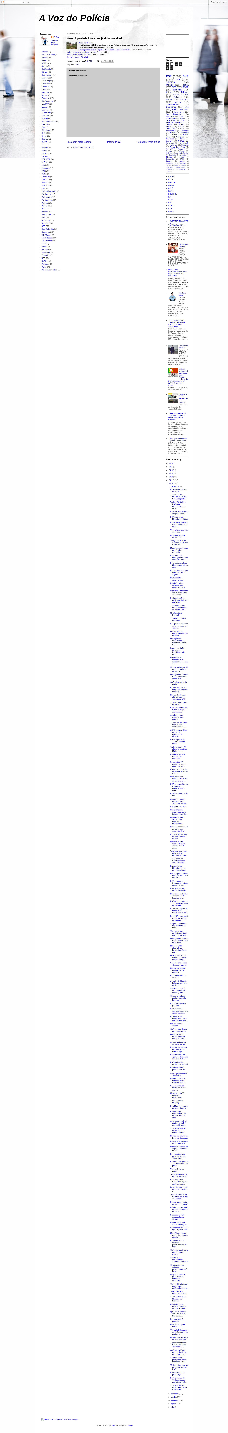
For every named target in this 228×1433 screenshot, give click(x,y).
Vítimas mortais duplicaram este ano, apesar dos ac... (179, 1011)
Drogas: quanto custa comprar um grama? (179, 1203)
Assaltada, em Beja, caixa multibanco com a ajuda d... (178, 991)
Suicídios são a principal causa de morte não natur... (178, 1360)
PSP (43, 209)
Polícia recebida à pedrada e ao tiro (177, 1069)
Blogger (130, 1425)
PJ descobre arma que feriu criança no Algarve (179, 572)
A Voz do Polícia (74, 18)
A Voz (56, 37)
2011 (171, 480)
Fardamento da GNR (183, 245)
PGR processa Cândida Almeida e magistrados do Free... (179, 787)
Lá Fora (44, 162)
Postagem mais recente (78, 142)
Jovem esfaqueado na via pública (178, 1074)
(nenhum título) (182, 294)
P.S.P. (170, 200)
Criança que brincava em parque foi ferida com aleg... (178, 689)
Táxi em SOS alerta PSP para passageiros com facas (178, 505)
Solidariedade (47, 241)
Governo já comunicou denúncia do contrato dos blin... (179, 876)
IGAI (43, 145)
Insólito (44, 153)
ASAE (44, 63)
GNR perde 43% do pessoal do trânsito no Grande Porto (178, 1352)
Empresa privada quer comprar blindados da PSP (178, 836)
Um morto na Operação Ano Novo (179, 531)
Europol (44, 107)
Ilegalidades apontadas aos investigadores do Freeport (179, 593)
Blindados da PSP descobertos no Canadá (177, 1217)
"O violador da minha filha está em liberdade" (178, 1299)
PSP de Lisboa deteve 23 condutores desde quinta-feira (179, 903)
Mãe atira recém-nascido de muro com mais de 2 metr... (177, 845)
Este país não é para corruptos (178, 490)
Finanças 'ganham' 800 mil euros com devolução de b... (179, 829)
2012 (171, 477)
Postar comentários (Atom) (83, 147)
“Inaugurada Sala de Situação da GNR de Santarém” (179, 543)
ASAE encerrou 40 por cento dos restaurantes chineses (178, 733)
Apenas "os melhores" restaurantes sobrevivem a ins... (178, 725)
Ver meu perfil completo (54, 42)
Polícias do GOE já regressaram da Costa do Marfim (177, 1080)
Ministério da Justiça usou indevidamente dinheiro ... (179, 1235)
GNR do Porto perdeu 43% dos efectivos (178, 964)
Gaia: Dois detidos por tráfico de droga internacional (178, 710)
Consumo (45, 78)
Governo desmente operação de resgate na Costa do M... (179, 1057)
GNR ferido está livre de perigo (178, 977)
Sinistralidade (47, 238)
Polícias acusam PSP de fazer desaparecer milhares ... (179, 1210)
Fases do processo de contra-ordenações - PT (178, 1189)
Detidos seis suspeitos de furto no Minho (179, 1338)
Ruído (44, 217)
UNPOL (44, 261)
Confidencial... (47, 75)
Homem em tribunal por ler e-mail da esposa (179, 1137)
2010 (171, 483)
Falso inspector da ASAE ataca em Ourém (177, 742)
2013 (171, 473)
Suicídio (45, 249)
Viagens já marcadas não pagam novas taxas (178, 926)
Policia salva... (47, 194)
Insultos (45, 156)
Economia (45, 98)
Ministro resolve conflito (176, 1025)
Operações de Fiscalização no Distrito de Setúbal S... (178, 642)
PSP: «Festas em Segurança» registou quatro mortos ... (179, 883)
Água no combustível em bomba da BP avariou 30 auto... (178, 1123)
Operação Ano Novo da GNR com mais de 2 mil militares (179, 941)
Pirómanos (46, 185)
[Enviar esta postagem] (97, 61)
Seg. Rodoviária (48, 229)
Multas (44, 174)
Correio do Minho (73, 57)
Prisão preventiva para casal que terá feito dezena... (178, 524)
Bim (113, 1425)
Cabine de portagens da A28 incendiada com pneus (179, 1164)
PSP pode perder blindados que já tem (179, 518)
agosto (174, 1404)
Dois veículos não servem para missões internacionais (177, 820)
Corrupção (45, 87)
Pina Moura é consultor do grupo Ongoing (179, 1107)
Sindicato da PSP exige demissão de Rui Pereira (178, 1387)
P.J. (169, 197)
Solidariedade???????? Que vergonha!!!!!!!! (179, 1229)
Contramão (46, 84)
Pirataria (45, 183)
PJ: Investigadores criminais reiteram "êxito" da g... (178, 1156)
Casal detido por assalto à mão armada (176, 717)
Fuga (43, 127)
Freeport (45, 124)
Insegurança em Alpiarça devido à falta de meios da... (178, 812)
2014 (171, 470)
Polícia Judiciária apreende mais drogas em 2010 (177, 585)
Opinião (44, 180)
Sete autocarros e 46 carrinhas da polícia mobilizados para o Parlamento (177, 416)
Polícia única (46, 197)
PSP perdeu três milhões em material (179, 1063)
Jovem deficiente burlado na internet (178, 1292)
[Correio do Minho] (71, 45)
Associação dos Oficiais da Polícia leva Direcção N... (178, 497)
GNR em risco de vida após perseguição (178, 1030)
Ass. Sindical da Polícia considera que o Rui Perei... (178, 861)
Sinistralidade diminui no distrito (178, 703)
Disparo (44, 95)
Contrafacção (47, 81)
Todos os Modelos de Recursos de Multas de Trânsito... (179, 1197)
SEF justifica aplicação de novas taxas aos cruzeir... (179, 626)
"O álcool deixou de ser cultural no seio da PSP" (179, 1367)
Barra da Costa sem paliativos (178, 1004)
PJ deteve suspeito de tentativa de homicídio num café (178, 911)
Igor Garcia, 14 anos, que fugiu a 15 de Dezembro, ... (178, 1314)
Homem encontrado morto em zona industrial (177, 970)
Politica (44, 206)
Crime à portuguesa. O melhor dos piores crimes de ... (179, 669)
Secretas (45, 223)
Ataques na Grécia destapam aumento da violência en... (178, 608)
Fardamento (46, 113)
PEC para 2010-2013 (178, 807)
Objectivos (46, 177)
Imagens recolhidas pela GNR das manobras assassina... (177, 1278)
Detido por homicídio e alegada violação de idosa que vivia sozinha (104, 50)
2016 (171, 463)
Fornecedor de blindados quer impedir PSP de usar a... (179, 661)
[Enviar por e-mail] (102, 61)
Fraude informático (49, 121)
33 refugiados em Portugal (177, 614)
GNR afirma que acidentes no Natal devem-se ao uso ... (179, 933)
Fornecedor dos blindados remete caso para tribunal (178, 868)
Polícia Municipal (48, 191)
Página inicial (114, 142)
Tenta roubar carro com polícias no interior (179, 1175)
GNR (77, 65)
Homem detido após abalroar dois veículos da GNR (178, 697)
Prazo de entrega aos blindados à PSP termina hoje (178, 1049)
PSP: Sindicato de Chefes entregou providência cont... (178, 1380)
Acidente (45, 52)
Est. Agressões (47, 101)
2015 (171, 467)
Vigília (44, 267)
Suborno (45, 247)
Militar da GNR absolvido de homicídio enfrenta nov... (178, 949)
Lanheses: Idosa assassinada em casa (81, 52)
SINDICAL (45, 235)
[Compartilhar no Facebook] (110, 61)
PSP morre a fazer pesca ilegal (177, 1374)
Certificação (46, 69)
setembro (175, 1400)
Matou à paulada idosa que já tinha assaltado (94, 38)
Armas (44, 60)
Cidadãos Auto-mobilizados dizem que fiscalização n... (179, 1018)
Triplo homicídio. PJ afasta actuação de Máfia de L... (178, 749)
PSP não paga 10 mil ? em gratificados (179, 513)
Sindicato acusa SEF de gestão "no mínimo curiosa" (178, 1130)
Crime (44, 89)
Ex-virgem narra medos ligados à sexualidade (178, 440)
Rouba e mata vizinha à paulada (78, 55)
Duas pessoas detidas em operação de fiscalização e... (178, 896)
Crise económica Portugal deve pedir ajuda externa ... (178, 1182)
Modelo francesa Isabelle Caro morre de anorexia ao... (178, 779)
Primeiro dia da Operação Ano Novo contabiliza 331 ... (179, 558)
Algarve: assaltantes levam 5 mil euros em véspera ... (178, 1345)
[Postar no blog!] (105, 61)
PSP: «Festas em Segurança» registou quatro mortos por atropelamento (176, 323)
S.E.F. (170, 203)
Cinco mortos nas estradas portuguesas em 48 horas (178, 1244)
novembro (175, 1394)
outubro (174, 1397)
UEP (43, 258)
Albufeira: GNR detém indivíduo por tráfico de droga (178, 983)
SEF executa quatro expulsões (178, 619)
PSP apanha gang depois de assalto (178, 889)
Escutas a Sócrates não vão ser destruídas (178, 756)
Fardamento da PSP (183, 347)
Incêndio (45, 148)
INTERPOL (46, 159)
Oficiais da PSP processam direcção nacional (179, 633)
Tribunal (45, 255)
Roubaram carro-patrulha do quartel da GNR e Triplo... (178, 1306)
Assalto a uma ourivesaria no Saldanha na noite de (179, 1260)
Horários (45, 139)
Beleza (44, 66)
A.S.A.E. (171, 176)
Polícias (45, 203)
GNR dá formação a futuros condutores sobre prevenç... (178, 957)
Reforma (45, 212)
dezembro (175, 486)
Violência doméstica (49, 270)
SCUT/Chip (46, 220)
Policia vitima (47, 200)
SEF (43, 226)
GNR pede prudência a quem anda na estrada (179, 1252)
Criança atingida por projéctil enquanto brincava (178, 998)
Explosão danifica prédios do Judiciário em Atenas (179, 600)
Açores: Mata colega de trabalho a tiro (178, 1043)
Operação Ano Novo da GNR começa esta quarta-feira (179, 677)
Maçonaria (45, 168)
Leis (43, 165)
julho (173, 1407)
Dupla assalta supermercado (176, 579)
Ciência (44, 72)
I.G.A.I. (171, 191)
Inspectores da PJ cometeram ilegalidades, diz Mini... (177, 651)
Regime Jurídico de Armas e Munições (178, 1223)
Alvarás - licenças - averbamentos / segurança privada (178, 801)
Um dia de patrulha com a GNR (177, 536)
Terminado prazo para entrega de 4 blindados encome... (179, 853)
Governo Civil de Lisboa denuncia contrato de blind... (178, 1037)
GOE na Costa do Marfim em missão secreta (178, 1088)
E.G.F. (170, 180)
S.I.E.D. (171, 206)
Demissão (45, 92)
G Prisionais (46, 130)
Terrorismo (46, 252)
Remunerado (46, 215)
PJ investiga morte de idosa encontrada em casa (179, 565)
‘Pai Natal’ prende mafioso (177, 1170)
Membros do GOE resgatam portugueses (177, 1095)
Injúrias (44, 151)
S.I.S (170, 209)
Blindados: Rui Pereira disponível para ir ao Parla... (179, 771)
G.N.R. (171, 188)
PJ (43, 188)
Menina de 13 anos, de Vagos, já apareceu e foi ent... (179, 1149)
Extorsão (45, 110)
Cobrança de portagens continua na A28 (179, 1142)
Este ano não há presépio (176, 1320)
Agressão (45, 57)
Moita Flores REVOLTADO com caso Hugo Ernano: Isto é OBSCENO (177, 273)
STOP (44, 244)
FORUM (45, 119)
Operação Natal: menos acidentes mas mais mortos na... (179, 1332)
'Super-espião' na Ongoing (176, 1102)
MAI (43, 171)
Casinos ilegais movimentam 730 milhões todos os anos (178, 1115)
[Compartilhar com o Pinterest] (112, 61)
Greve (44, 136)
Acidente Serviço (48, 55)
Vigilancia (45, 264)
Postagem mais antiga (148, 142)
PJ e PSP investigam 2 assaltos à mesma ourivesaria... (179, 918)
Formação (45, 116)
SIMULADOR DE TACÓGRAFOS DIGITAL (183, 398)
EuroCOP (45, 104)
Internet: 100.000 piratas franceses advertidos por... (178, 764)
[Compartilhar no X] (107, 61)
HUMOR (45, 142)
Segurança (46, 232)
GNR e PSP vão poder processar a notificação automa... (179, 1286)
